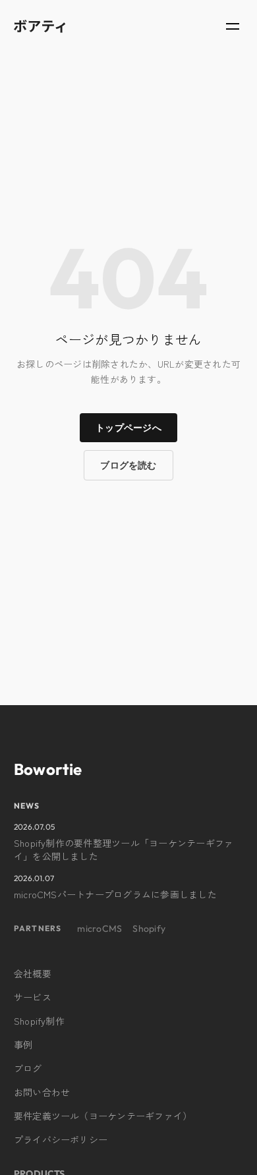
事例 (23, 1044)
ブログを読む (128, 465)
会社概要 (32, 973)
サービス (32, 997)
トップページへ (128, 428)
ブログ (28, 1068)
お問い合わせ (42, 1092)
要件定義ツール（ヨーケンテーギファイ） (103, 1115)
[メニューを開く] (232, 26)
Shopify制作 (39, 1020)
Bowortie (48, 769)
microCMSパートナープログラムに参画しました (115, 894)
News (27, 806)
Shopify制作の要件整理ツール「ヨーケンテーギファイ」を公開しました (123, 849)
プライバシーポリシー (60, 1139)
